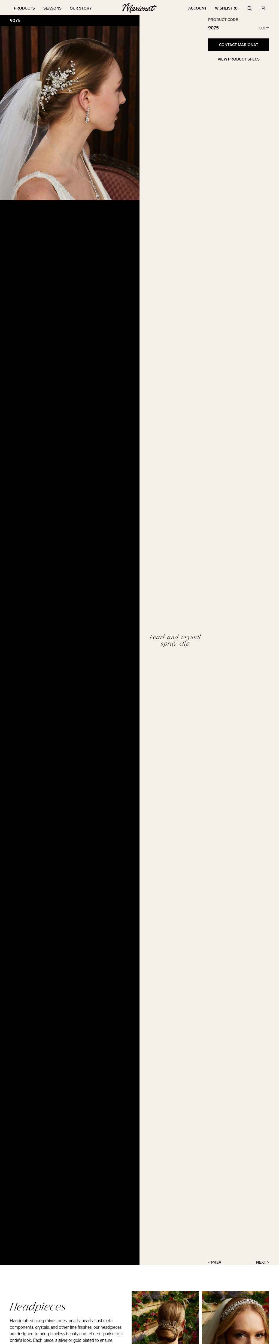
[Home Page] (139, 8)
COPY (264, 28)
